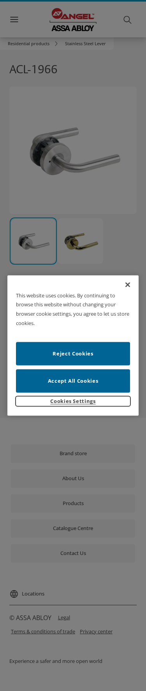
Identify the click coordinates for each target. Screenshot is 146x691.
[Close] (127, 284)
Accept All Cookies (73, 380)
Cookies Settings (72, 401)
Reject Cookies (73, 353)
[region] (73, 345)
